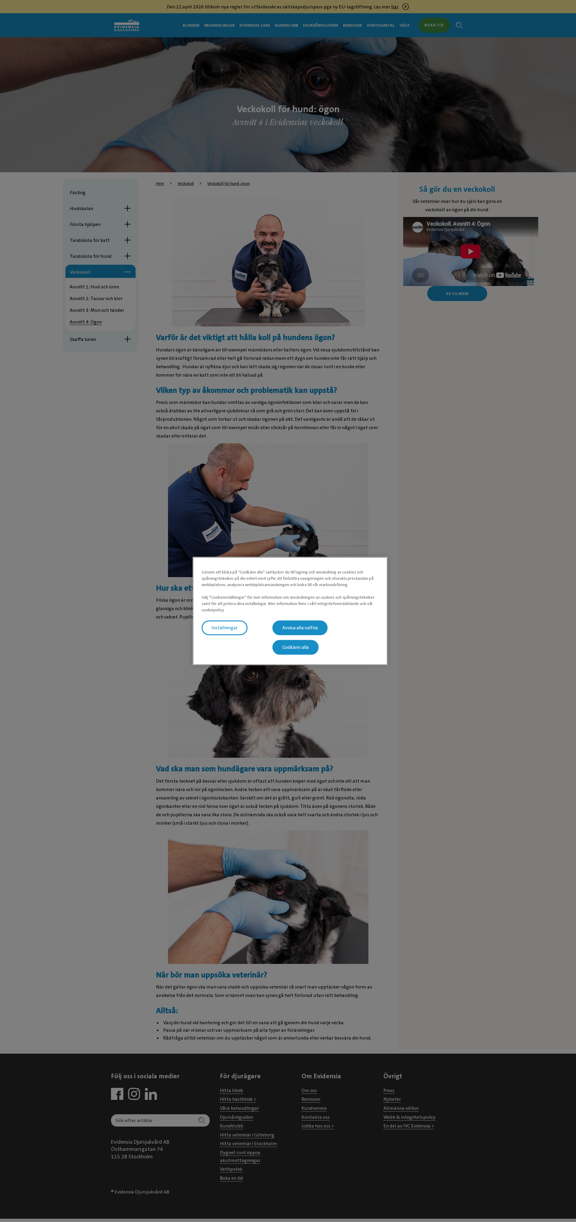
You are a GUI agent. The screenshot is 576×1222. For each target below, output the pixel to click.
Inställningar (225, 628)
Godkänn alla (295, 647)
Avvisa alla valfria (300, 628)
